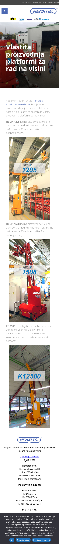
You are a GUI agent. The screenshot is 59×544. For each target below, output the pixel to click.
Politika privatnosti (41, 540)
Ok (12, 540)
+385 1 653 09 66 (34, 2)
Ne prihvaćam (23, 540)
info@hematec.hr (52, 2)
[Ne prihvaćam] (55, 528)
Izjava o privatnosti (29, 456)
